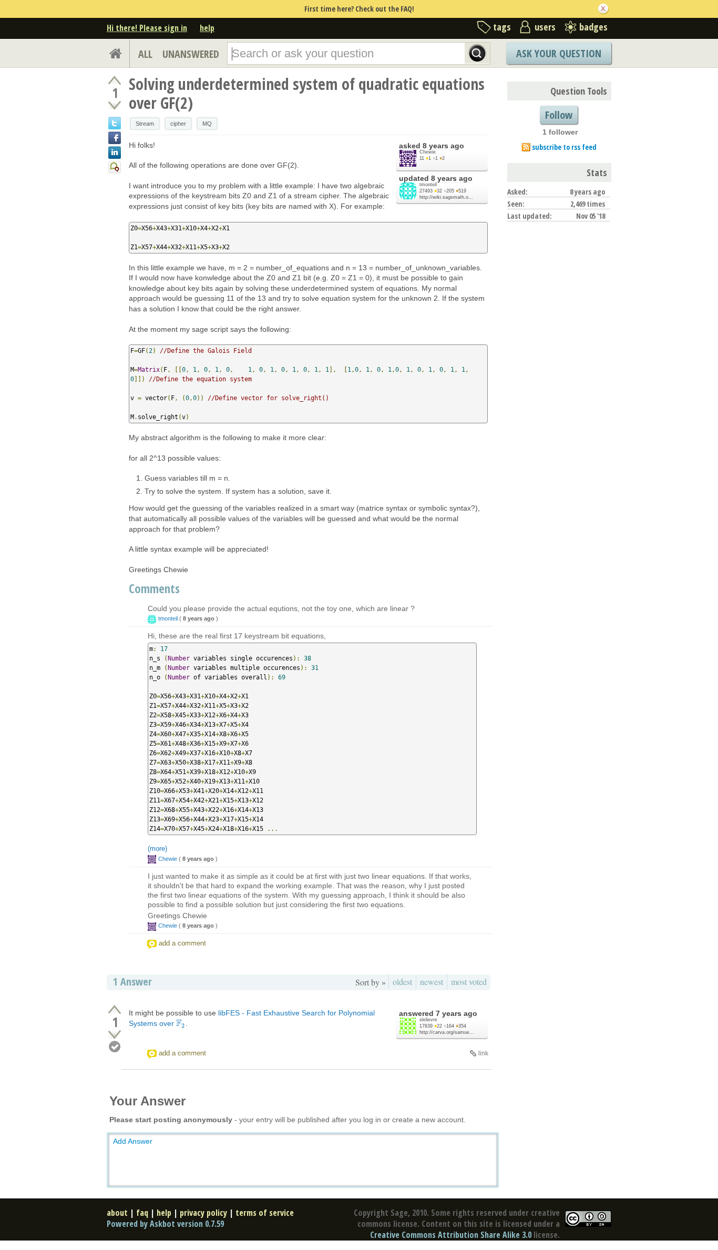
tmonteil (428, 184)
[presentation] (181, 1023)
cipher (178, 123)
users (545, 27)
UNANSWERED (190, 54)
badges (593, 27)
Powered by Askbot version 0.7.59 (165, 1223)
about (117, 1212)
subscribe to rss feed (564, 147)
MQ (207, 123)
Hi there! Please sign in (147, 28)
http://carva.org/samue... (446, 1032)
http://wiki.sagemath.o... (446, 197)
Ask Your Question (558, 53)
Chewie (427, 152)
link (483, 1053)
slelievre (428, 1019)
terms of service (264, 1212)
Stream (145, 123)
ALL (145, 54)
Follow (558, 115)
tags (502, 27)
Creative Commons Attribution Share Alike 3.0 (450, 1235)
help (207, 28)
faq (142, 1212)
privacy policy (203, 1212)
